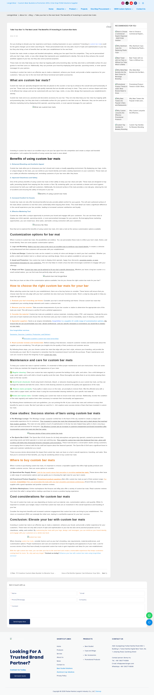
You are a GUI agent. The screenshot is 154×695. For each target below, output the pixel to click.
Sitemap (98, 691)
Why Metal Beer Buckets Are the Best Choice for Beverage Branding (136, 71)
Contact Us (61, 665)
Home (59, 646)
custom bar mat (95, 44)
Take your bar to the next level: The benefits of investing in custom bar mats (65, 15)
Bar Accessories (90, 655)
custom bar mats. (83, 472)
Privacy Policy (62, 676)
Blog (31, 15)
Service (59, 654)
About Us (23, 15)
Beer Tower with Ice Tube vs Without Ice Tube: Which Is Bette (136, 59)
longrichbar (56, 321)
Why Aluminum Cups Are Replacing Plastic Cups (136, 47)
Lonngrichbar (12, 15)
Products (60, 650)
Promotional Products (92, 659)
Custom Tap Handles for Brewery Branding (136, 126)
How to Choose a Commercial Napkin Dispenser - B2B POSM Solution (137, 33)
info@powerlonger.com (125, 663)
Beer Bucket (89, 646)
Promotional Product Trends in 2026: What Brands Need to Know (136, 85)
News (59, 661)
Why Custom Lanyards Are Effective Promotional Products (137, 112)
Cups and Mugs (90, 651)
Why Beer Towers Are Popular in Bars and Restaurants (136, 100)
